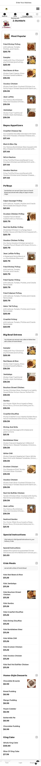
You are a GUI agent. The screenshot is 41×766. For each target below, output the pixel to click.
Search (4, 15)
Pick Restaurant (15, 15)
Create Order (27, 15)
